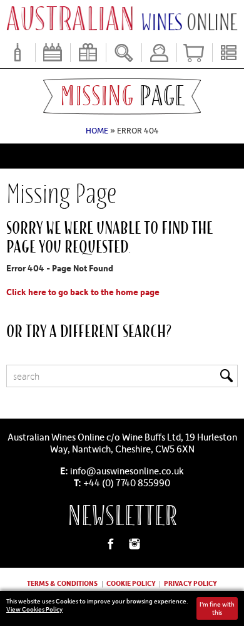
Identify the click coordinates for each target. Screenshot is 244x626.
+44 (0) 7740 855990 (126, 482)
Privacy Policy (190, 583)
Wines (17, 52)
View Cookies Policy (34, 609)
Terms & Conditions (62, 583)
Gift (88, 52)
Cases (53, 52)
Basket (194, 52)
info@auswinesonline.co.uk (127, 470)
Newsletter (122, 516)
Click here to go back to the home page (83, 292)
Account (159, 52)
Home (97, 130)
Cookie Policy (131, 583)
